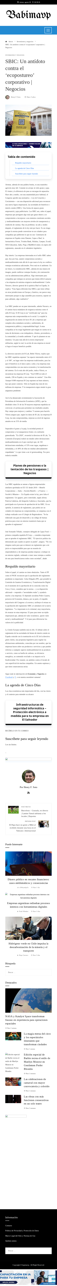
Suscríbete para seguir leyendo (26, 174)
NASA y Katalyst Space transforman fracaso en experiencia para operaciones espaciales (26, 1020)
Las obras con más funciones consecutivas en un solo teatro (36, 1100)
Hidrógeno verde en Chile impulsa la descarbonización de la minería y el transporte (28, 947)
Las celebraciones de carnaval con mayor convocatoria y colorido (37, 1083)
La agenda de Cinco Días (24, 168)
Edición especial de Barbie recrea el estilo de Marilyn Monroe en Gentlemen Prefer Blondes (37, 1061)
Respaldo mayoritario (23, 163)
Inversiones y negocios (14, 55)
